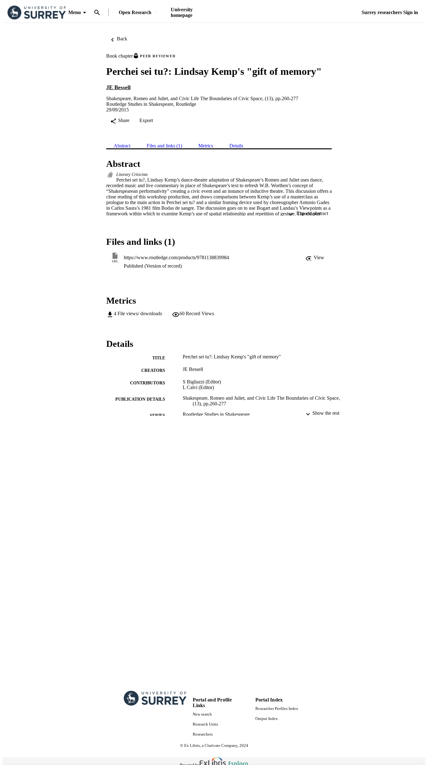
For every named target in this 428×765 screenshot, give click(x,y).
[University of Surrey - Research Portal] (37, 13)
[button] (315, 257)
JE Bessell (118, 87)
